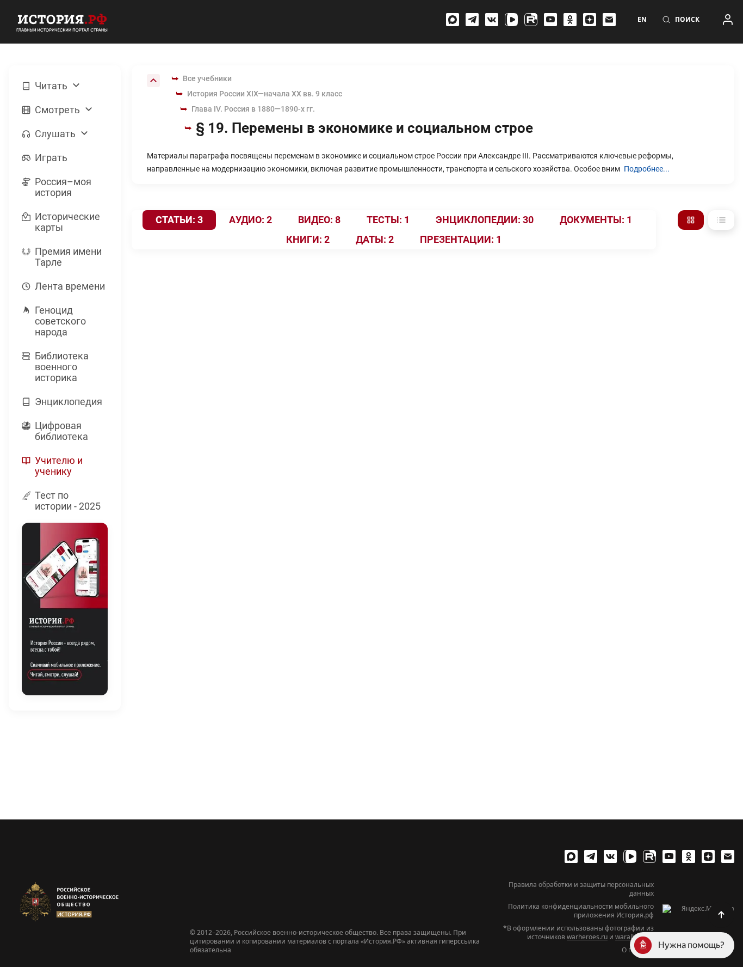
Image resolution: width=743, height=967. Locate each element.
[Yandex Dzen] (589, 19)
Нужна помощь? (691, 945)
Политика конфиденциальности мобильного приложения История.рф (581, 911)
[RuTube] (530, 19)
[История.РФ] (62, 22)
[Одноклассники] (570, 19)
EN (642, 19)
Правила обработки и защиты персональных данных (581, 889)
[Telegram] (472, 19)
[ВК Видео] (511, 19)
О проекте (638, 950)
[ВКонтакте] (491, 19)
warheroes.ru (587, 936)
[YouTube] (550, 19)
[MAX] (452, 19)
